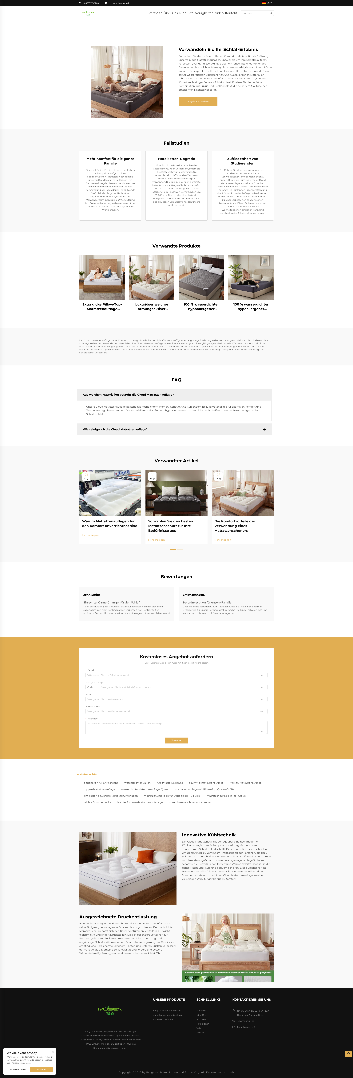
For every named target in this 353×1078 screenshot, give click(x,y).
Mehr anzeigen (90, 535)
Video (219, 13)
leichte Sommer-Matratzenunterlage (140, 802)
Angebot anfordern (198, 101)
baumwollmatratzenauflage (206, 782)
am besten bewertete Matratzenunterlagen (111, 795)
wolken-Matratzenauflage (246, 782)
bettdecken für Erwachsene (101, 782)
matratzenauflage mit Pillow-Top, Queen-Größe (204, 789)
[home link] (87, 13)
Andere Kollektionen (163, 1019)
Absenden (176, 740)
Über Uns (171, 13)
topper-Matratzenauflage (99, 789)
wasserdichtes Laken (137, 782)
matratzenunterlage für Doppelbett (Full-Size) (172, 795)
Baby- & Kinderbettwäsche (166, 1010)
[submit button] (271, 13)
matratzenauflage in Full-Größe (226, 795)
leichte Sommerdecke (97, 802)
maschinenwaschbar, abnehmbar (190, 802)
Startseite (155, 13)
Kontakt (231, 13)
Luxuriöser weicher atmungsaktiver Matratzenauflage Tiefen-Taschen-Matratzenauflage (151, 306)
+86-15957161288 (245, 1021)
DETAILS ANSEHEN (102, 277)
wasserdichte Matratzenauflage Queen (145, 789)
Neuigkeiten (204, 13)
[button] (173, 549)
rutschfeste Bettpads (170, 782)
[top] (348, 1054)
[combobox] (92, 687)
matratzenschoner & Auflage (167, 1015)
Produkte (186, 13)
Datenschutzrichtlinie (220, 1072)
